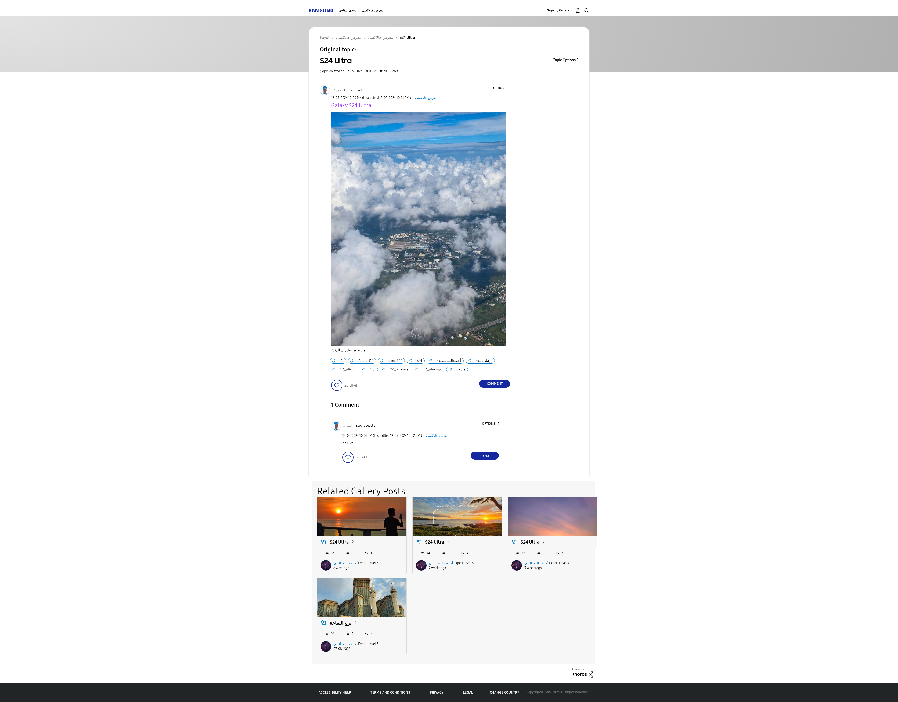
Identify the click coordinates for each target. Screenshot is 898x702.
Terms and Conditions (390, 693)
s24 (419, 361)
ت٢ (372, 369)
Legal (468, 693)
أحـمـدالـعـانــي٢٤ (449, 361)
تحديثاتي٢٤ (347, 369)
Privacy (436, 693)
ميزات (461, 369)
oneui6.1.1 (395, 361)
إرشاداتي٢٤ (484, 361)
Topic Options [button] (564, 60)
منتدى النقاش (348, 10)
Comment (495, 384)
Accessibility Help (335, 693)
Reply (484, 456)
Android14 (365, 361)
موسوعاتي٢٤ (399, 369)
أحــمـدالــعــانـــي (345, 563)
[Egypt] (321, 10)
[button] (502, 88)
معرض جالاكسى (373, 10)
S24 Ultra (339, 542)
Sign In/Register (559, 10)
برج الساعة (340, 623)
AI (342, 361)
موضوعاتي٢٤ (433, 369)
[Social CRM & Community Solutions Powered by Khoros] (582, 673)
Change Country (504, 693)
